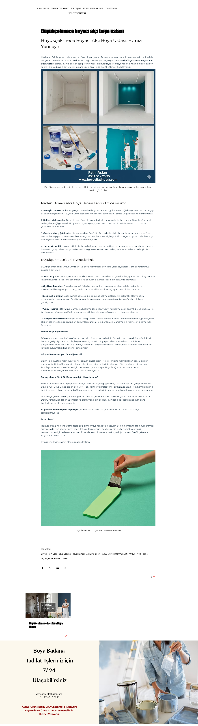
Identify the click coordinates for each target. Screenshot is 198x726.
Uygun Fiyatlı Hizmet (138, 554)
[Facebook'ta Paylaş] (42, 567)
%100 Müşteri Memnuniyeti (114, 554)
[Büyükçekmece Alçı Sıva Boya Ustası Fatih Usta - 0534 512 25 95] (48, 605)
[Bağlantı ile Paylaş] (65, 567)
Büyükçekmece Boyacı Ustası (54, 558)
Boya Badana (65, 554)
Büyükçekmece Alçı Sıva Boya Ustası (46, 625)
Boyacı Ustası (79, 554)
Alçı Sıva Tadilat (93, 554)
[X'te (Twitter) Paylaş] (50, 567)
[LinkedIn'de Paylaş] (57, 567)
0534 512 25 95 (52, 697)
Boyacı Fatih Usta (49, 554)
